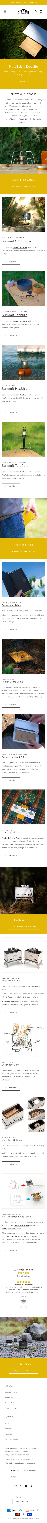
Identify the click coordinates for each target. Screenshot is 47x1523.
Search (7, 1423)
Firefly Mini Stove (23, 920)
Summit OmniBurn (16, 241)
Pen (25, 757)
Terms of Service (11, 1408)
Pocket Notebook (11, 757)
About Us (8, 1434)
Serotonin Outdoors (19, 1518)
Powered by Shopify (32, 1518)
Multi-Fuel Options (12, 1140)
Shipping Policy (11, 1392)
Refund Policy (10, 1397)
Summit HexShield (16, 388)
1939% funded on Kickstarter (23, 186)
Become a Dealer (11, 1439)
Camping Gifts (9, 832)
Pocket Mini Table (23, 544)
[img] (23, 1272)
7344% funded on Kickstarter (23, 927)
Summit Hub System (23, 179)
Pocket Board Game (12, 681)
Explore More (11, 262)
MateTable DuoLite (23, 66)
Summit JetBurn (14, 314)
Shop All (8, 1428)
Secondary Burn (10, 1064)
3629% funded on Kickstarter (23, 551)
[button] (4, 11)
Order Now (23, 81)
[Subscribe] (35, 1477)
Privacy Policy (10, 1403)
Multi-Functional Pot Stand (16, 1216)
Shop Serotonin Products (23, 1371)
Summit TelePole (15, 465)
